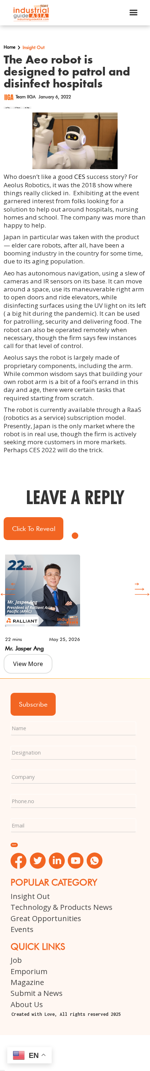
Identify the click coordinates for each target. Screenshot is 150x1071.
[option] (75, 602)
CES (79, 176)
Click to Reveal (33, 528)
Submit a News (37, 993)
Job (16, 960)
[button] (133, 12)
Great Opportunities (46, 918)
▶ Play (8, 108)
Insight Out (30, 896)
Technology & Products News (61, 907)
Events (22, 929)
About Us (27, 1004)
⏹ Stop (27, 108)
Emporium (29, 971)
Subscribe (33, 704)
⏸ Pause (17, 108)
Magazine (27, 982)
